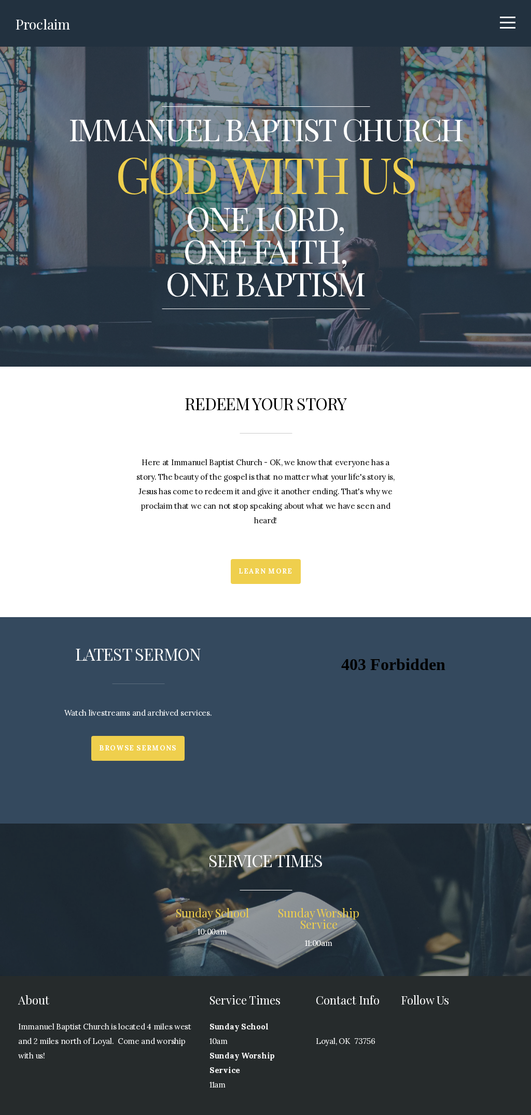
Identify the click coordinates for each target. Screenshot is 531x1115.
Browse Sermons (137, 748)
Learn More (266, 571)
